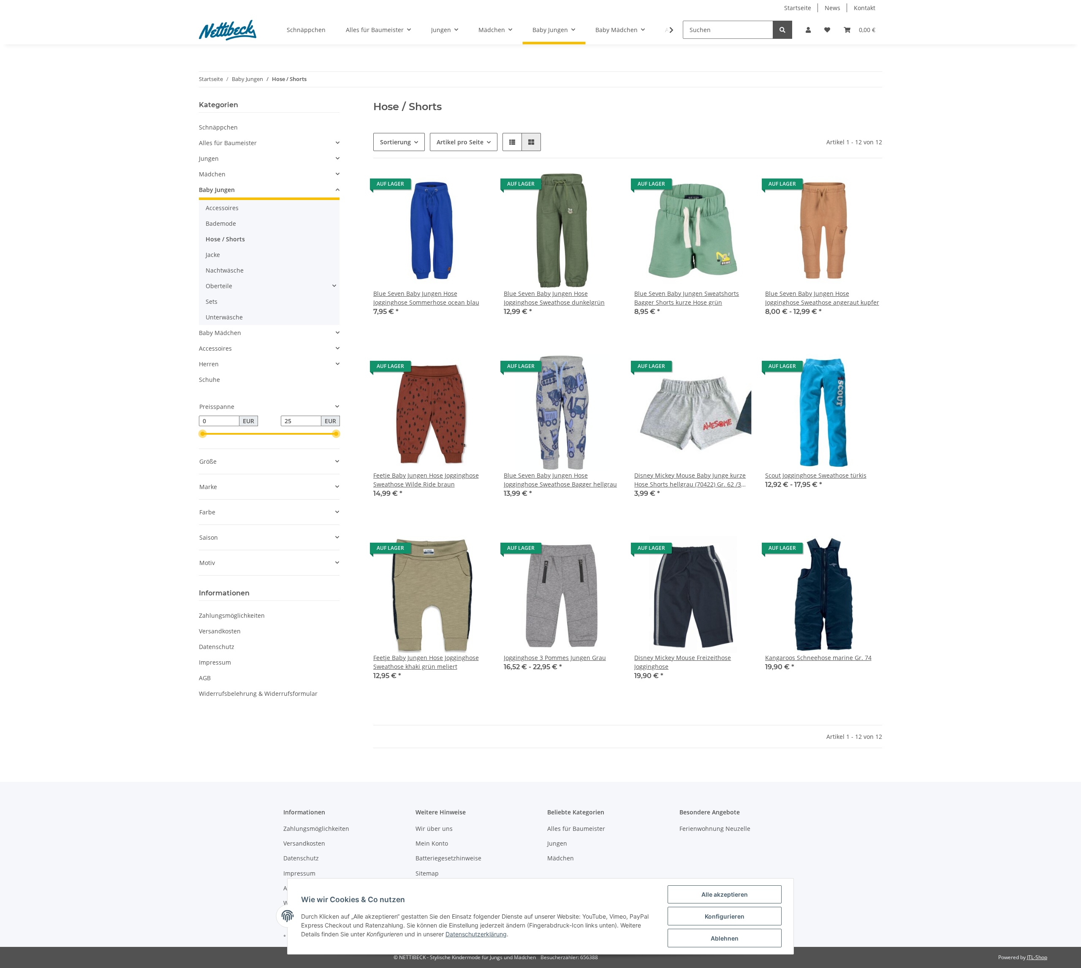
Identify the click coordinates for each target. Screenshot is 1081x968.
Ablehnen (725, 938)
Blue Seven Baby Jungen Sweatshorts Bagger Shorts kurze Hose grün (686, 297)
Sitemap (427, 873)
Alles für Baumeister (228, 143)
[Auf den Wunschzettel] (737, 368)
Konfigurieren (724, 916)
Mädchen (212, 174)
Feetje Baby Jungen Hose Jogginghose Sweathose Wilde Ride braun (426, 479)
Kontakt (864, 8)
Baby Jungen (217, 190)
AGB (205, 678)
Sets (211, 301)
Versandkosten (220, 631)
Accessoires (222, 208)
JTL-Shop (1037, 957)
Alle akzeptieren (724, 894)
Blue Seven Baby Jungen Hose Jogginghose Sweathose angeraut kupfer (822, 297)
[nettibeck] (227, 30)
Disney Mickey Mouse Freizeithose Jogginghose (682, 662)
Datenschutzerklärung (476, 934)
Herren (209, 364)
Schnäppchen (218, 127)
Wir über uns (434, 829)
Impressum (215, 662)
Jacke (213, 255)
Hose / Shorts (225, 239)
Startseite (797, 8)
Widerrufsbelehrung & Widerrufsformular (258, 693)
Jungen (209, 158)
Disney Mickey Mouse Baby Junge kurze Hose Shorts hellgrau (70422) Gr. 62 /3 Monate (690, 480)
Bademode (221, 223)
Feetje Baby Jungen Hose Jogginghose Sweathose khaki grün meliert (426, 662)
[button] (808, 29)
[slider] (202, 434)
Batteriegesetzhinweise (448, 858)
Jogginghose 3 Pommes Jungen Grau (555, 658)
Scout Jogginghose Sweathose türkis (815, 475)
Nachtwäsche (225, 270)
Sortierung (395, 142)
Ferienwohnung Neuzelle (714, 829)
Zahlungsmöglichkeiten (232, 615)
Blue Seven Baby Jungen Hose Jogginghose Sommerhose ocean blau (426, 297)
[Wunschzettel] (827, 29)
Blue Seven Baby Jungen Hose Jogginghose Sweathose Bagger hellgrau (560, 479)
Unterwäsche (224, 317)
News (832, 8)
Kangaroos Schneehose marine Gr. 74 (818, 658)
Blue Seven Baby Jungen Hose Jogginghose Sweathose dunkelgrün (554, 297)
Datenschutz (216, 647)
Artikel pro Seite (460, 142)
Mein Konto (432, 843)
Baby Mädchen (220, 333)
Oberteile (219, 286)
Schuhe (209, 380)
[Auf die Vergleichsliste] (715, 368)
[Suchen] (782, 30)
